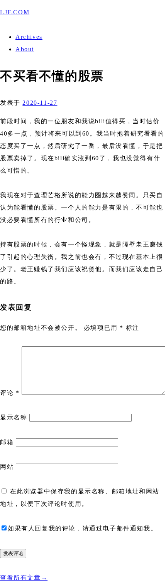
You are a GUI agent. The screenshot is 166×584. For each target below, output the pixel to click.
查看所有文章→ (23, 577)
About (24, 49)
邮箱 (7, 442)
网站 (7, 466)
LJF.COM (14, 12)
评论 (9, 392)
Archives (28, 37)
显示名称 (13, 417)
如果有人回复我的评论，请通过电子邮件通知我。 (82, 528)
